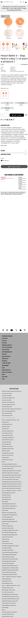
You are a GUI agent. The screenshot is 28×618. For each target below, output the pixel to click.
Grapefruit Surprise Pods (8, 448)
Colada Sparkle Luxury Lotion (9, 605)
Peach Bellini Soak (6, 497)
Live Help (4, 340)
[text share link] (13, 119)
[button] (8, 2)
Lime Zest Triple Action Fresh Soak (10, 479)
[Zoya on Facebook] (3, 330)
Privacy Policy (5, 349)
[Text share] (13, 119)
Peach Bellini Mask (6, 578)
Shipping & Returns (7, 345)
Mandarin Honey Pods (7, 446)
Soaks (3, 461)
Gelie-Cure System (7, 372)
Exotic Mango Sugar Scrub (8, 519)
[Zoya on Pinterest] (24, 330)
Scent (3, 150)
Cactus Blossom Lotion (7, 616)
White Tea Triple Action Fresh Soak (10, 472)
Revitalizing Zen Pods (7, 424)
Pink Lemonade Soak (7, 406)
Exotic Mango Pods (6, 444)
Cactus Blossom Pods (7, 433)
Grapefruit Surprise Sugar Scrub (9, 521)
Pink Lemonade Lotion (7, 415)
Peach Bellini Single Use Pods (8, 417)
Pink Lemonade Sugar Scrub (8, 411)
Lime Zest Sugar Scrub (7, 517)
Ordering (4, 342)
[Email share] (11, 119)
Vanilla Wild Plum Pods (7, 439)
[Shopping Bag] (25, 2)
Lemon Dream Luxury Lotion (8, 603)
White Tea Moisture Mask (8, 556)
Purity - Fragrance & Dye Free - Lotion (11, 585)
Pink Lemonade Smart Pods (8, 404)
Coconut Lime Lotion (7, 393)
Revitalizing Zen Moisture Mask (9, 574)
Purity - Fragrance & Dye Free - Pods (10, 419)
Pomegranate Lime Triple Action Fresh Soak (11, 481)
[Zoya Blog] (21, 330)
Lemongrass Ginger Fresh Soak (9, 464)
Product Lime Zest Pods (7, 455)
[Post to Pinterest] (5, 119)
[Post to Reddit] (7, 119)
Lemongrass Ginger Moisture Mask (10, 545)
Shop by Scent (5, 428)
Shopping (4, 360)
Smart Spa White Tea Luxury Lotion (10, 596)
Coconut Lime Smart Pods (8, 402)
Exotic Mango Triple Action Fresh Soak (11, 477)
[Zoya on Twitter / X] (16, 330)
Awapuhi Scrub (5, 539)
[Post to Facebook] (1, 119)
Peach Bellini (5, 501)
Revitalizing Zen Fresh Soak (8, 492)
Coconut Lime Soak (6, 400)
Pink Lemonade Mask (7, 413)
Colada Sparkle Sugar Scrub (8, 508)
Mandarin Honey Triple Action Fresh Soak (11, 483)
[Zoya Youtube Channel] (11, 330)
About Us (4, 354)
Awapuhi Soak (5, 457)
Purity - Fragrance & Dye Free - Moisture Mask (11, 576)
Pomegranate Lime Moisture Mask (10, 567)
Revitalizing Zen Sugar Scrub (9, 503)
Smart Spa (4, 376)
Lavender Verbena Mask (7, 550)
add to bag (15, 115)
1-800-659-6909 (6, 363)
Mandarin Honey (6, 426)
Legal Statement (6, 356)
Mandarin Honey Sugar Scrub (9, 512)
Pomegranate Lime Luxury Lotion (10, 594)
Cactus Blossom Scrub (7, 536)
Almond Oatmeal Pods (7, 435)
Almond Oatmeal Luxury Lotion (9, 612)
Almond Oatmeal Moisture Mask (10, 552)
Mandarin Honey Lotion (7, 587)
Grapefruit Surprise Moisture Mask (10, 570)
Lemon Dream (5, 523)
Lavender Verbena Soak (7, 468)
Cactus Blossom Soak (7, 459)
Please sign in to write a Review (7, 179)
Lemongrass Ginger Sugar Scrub (9, 534)
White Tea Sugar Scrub (7, 525)
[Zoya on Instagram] (7, 330)
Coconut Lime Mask (6, 395)
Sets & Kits (4, 145)
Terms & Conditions (7, 347)
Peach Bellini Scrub (6, 499)
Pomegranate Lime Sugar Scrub (9, 514)
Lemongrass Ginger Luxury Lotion (10, 530)
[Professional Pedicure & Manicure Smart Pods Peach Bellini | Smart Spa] (5, 46)
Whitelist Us (5, 358)
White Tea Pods (5, 450)
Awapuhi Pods (5, 422)
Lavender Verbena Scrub (8, 528)
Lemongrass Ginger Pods (8, 437)
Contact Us (5, 338)
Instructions (5, 154)
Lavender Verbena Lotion (8, 614)
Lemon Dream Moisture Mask (9, 572)
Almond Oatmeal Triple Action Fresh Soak (11, 466)
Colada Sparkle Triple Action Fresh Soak (11, 470)
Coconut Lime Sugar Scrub (8, 397)
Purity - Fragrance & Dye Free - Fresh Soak (11, 490)
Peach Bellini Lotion (6, 581)
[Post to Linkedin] (9, 119)
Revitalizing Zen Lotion (7, 583)
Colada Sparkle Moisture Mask (9, 554)
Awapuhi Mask (5, 541)
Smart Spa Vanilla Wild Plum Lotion (10, 598)
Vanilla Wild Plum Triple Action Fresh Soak (11, 475)
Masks (3, 609)
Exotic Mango (5, 607)
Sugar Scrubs (5, 510)
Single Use (8, 68)
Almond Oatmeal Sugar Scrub (9, 532)
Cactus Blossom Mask (7, 543)
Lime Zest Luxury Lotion (7, 592)
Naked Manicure (6, 370)
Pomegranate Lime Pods (8, 453)
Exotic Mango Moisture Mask (9, 561)
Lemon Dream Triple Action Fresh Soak (11, 488)
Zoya (3, 367)
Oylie (3, 378)
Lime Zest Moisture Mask (8, 563)
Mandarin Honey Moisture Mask (9, 565)
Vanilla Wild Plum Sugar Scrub (9, 506)
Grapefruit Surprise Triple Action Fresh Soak (11, 486)
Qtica (3, 374)
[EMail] (11, 119)
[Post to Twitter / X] (3, 119)
